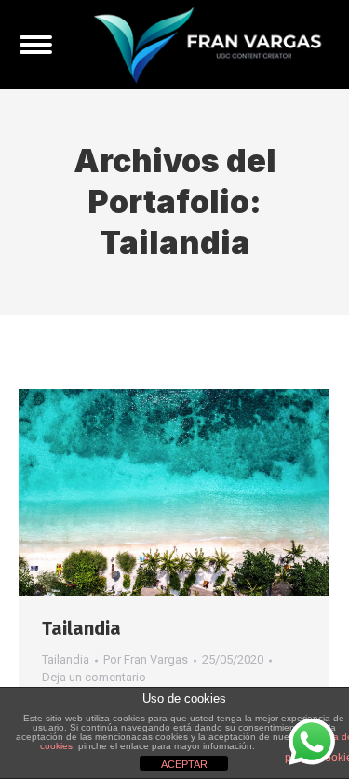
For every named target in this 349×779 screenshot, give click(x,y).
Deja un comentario (94, 677)
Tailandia (81, 628)
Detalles (199, 492)
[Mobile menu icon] (36, 45)
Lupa (148, 492)
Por (145, 659)
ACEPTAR (184, 764)
